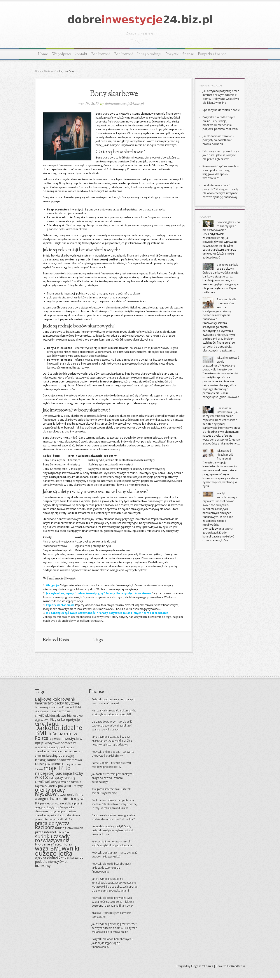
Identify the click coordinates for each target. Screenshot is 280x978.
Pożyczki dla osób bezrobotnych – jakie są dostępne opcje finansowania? (112, 867)
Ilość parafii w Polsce (56, 736)
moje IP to (57, 768)
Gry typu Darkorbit (48, 726)
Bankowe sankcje (227, 264)
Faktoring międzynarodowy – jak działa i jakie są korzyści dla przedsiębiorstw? (221, 155)
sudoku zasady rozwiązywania (52, 838)
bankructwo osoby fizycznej (57, 703)
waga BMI (48, 848)
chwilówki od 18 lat (45, 711)
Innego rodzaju (149, 54)
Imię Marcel (55, 739)
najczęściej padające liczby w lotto (59, 775)
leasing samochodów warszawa (58, 760)
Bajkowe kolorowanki (55, 699)
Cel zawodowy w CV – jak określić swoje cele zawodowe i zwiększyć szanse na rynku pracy (112, 725)
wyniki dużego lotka (57, 851)
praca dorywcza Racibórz (52, 825)
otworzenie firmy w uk (59, 800)
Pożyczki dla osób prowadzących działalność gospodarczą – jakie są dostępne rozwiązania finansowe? (113, 901)
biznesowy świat (45, 707)
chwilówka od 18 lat (68, 707)
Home (43, 54)
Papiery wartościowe (60, 605)
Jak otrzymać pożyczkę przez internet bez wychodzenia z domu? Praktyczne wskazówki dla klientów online (114, 928)
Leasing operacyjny (60, 756)
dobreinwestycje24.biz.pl (124, 103)
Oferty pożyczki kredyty (65, 786)
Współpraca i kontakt (69, 54)
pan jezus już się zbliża (57, 803)
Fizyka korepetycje (65, 720)
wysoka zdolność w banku (54, 857)
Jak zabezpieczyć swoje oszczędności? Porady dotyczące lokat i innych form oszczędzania (107, 613)
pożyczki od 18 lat (63, 819)
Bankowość (100, 54)
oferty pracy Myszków (50, 792)
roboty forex (63, 832)
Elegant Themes (202, 966)
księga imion (56, 751)
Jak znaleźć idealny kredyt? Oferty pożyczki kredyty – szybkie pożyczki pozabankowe (113, 830)
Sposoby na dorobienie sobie (221, 110)
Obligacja (52, 585)
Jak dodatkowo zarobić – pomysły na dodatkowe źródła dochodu (218, 140)
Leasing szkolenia (48, 764)
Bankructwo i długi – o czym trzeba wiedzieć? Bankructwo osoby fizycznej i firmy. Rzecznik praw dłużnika (114, 804)
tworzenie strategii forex (53, 844)
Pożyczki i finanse (180, 54)
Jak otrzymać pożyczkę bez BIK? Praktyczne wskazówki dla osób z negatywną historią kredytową (112, 740)
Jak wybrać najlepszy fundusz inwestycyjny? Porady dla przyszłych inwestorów (98, 593)
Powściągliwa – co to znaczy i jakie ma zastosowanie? (221, 226)
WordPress (238, 966)
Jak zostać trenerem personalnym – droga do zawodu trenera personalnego (113, 778)
